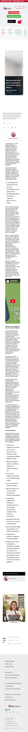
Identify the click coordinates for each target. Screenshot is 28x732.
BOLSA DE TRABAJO (10, 700)
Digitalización (10, 640)
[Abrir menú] (26, 7)
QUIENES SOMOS (9, 661)
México (17, 640)
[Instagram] (10, 712)
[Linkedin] (17, 712)
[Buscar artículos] (19, 7)
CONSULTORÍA (9, 686)
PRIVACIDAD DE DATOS (11, 678)
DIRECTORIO (8, 664)
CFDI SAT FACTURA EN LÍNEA (13, 689)
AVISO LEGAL (8, 672)
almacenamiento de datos (13, 637)
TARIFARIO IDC (9, 697)
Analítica (9, 643)
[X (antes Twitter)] (13, 712)
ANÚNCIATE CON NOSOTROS (13, 694)
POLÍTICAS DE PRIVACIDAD (12, 675)
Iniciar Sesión (13, 12)
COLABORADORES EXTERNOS (13, 683)
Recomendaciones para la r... (11, 573)
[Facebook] (6, 712)
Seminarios (11, 21)
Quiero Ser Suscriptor (13, 16)
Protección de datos (18, 643)
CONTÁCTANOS (9, 667)
